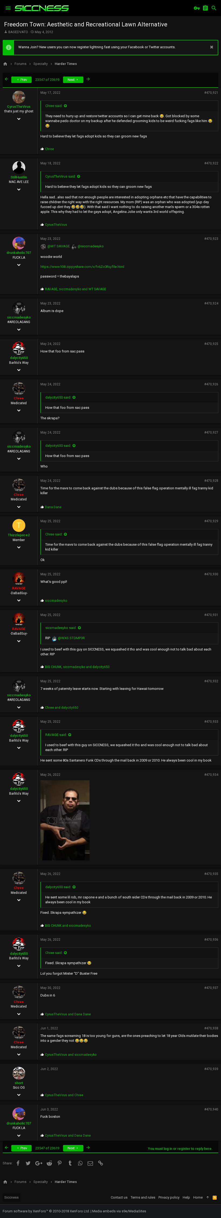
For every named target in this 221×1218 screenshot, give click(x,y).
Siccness (11, 1197)
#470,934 (211, 775)
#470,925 (211, 344)
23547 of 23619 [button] (47, 80)
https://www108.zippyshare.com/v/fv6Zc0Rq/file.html (82, 267)
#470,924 (211, 303)
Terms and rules (143, 1197)
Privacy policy (168, 1197)
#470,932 (211, 681)
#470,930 (211, 574)
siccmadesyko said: (61, 628)
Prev (23, 80)
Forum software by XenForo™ (46, 1211)
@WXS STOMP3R (71, 638)
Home (198, 1197)
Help (186, 1197)
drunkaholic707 (18, 253)
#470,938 (211, 1028)
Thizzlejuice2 (19, 535)
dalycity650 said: (58, 397)
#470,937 (211, 988)
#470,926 (211, 384)
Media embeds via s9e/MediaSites (119, 1211)
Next (71, 80)
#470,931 (211, 615)
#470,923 (211, 239)
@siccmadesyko (91, 246)
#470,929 (211, 521)
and (61, 708)
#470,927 (211, 432)
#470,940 (211, 1109)
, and (75, 289)
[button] (8, 8)
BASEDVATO (18, 32)
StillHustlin (19, 177)
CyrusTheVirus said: (60, 176)
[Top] (207, 1197)
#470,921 (211, 93)
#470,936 (211, 940)
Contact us (119, 1197)
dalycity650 (19, 358)
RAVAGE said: (56, 735)
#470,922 (211, 163)
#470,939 (211, 1069)
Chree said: (54, 106)
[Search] (214, 8)
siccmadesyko (19, 317)
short (19, 1083)
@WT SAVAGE (58, 246)
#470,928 (211, 481)
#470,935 (211, 874)
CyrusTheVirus (18, 107)
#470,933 (211, 722)
